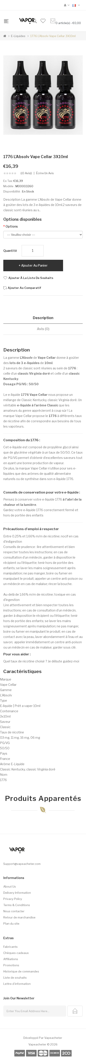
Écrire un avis (45, 173)
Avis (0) (43, 329)
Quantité (10, 250)
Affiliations (10, 959)
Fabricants (10, 946)
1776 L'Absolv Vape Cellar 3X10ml (53, 36)
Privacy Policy (12, 899)
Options (12, 226)
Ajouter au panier (34, 265)
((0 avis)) (26, 173)
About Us (9, 886)
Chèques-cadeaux (16, 953)
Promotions (11, 965)
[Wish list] (43, 20)
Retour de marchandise (19, 917)
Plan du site (11, 923)
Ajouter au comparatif (24, 288)
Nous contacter (13, 911)
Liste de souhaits (15, 977)
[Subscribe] (75, 1011)
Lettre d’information (17, 983)
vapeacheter (53, 1038)
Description (43, 318)
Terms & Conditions (16, 905)
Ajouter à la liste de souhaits (30, 278)
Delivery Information (17, 892)
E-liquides (18, 36)
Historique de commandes (21, 971)
